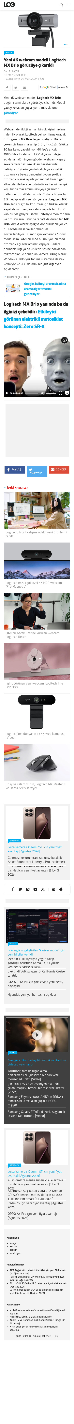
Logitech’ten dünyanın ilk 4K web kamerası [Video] (35, 735)
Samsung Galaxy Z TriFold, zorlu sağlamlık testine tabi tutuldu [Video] (36, 1114)
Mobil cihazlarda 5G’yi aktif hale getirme (31, 1317)
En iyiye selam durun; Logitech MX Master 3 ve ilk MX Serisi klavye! (35, 786)
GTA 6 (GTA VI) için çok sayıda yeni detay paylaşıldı (35, 984)
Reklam (13, 1247)
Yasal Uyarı (15, 1253)
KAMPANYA (14, 841)
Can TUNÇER (11, 71)
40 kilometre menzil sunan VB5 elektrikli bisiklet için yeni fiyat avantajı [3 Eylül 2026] (35, 870)
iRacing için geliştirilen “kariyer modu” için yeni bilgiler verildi (36, 952)
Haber (9, 53)
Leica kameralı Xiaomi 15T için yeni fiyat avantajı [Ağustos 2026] (35, 849)
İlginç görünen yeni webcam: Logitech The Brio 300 (34, 685)
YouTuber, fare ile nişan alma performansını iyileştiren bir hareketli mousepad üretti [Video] (33, 1075)
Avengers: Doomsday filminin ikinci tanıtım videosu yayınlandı (37, 1062)
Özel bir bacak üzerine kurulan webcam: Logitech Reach (33, 635)
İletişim (13, 1250)
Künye (13, 1243)
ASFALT (13, 944)
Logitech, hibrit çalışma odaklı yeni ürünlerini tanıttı (36, 534)
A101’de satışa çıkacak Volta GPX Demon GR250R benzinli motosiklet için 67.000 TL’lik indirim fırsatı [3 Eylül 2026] (35, 1195)
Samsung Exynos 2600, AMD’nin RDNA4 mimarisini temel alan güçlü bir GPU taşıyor (35, 1101)
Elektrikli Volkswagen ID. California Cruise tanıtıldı (36, 973)
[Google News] (54, 87)
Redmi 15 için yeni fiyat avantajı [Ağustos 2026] (35, 1205)
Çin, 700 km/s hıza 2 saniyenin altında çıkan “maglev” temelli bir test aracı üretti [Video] (36, 1088)
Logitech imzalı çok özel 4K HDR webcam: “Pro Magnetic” (34, 585)
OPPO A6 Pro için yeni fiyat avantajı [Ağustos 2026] (32, 1216)
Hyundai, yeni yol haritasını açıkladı (32, 994)
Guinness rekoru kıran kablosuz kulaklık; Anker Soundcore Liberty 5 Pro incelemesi (36, 860)
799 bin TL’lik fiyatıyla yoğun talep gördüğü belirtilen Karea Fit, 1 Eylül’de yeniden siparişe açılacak (33, 963)
